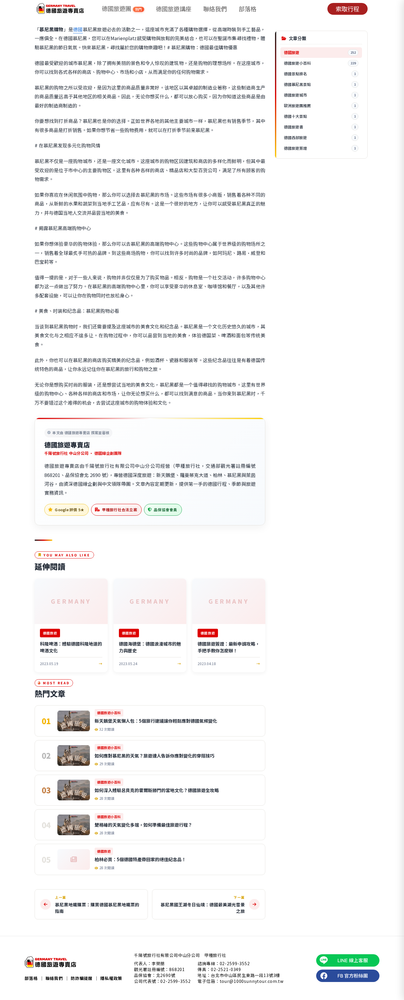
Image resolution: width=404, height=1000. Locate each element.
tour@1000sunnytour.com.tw (252, 981)
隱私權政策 (111, 978)
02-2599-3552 (175, 981)
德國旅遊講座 (173, 9)
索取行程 (347, 8)
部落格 (247, 9)
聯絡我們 (215, 9)
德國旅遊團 (122, 9)
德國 (78, 29)
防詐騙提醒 (82, 978)
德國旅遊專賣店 (67, 444)
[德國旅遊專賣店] (60, 9)
